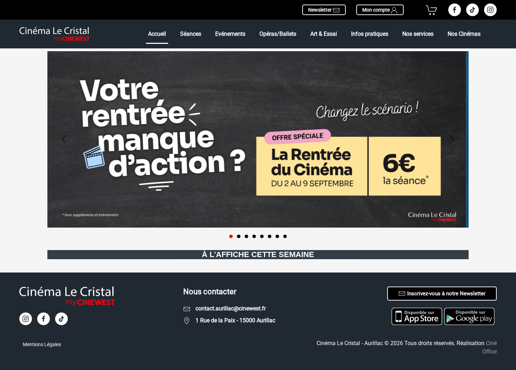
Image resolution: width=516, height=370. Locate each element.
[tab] (231, 236)
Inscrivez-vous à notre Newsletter (446, 293)
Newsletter (320, 10)
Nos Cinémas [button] (464, 34)
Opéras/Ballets (277, 34)
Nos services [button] (418, 34)
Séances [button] (190, 34)
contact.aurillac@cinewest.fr (231, 308)
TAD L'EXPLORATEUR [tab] (246, 236)
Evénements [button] (230, 34)
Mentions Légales (42, 344)
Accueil (157, 34)
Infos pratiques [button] (369, 34)
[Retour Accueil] (54, 34)
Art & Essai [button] (323, 34)
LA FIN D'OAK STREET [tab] (262, 236)
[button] (64, 139)
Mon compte (376, 10)
